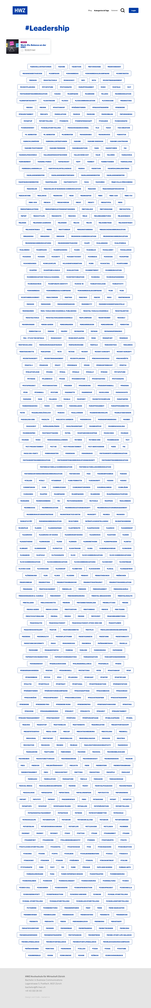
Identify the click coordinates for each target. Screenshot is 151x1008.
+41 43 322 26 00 (33, 990)
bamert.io (46, 997)
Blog (90, 10)
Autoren (114, 10)
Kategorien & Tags (101, 10)
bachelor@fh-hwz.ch (35, 987)
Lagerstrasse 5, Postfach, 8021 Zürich (43, 983)
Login (133, 10)
